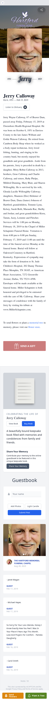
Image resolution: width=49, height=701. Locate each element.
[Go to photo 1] (23, 554)
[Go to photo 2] (25, 554)
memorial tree (36, 322)
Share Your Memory (18, 466)
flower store (34, 327)
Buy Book (28, 423)
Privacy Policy (17, 689)
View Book (13, 423)
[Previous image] (6, 540)
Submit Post (24, 512)
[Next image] (43, 540)
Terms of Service (32, 689)
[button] (24, 540)
